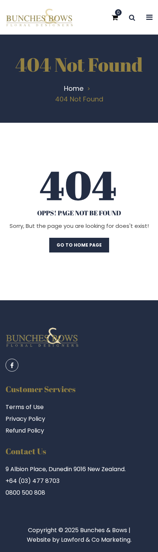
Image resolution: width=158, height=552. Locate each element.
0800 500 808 (25, 492)
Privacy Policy (25, 419)
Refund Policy (25, 431)
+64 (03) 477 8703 (33, 481)
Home (73, 88)
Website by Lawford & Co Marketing (78, 539)
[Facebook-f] (12, 365)
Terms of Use (25, 407)
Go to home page (79, 245)
